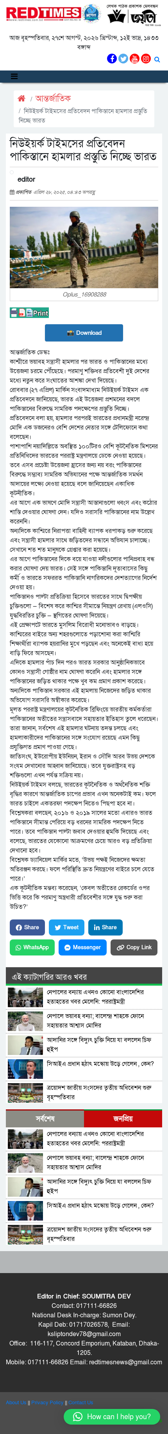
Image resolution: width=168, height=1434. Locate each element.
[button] (112, 1417)
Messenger (87, 947)
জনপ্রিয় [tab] (123, 1118)
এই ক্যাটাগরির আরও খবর (49, 977)
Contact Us (80, 1402)
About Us (16, 1402)
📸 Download (84, 333)
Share (31, 927)
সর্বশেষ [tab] (45, 1118)
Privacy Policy (47, 1402)
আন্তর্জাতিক (53, 99)
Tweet (71, 927)
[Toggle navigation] (14, 76)
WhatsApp (36, 947)
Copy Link (139, 947)
